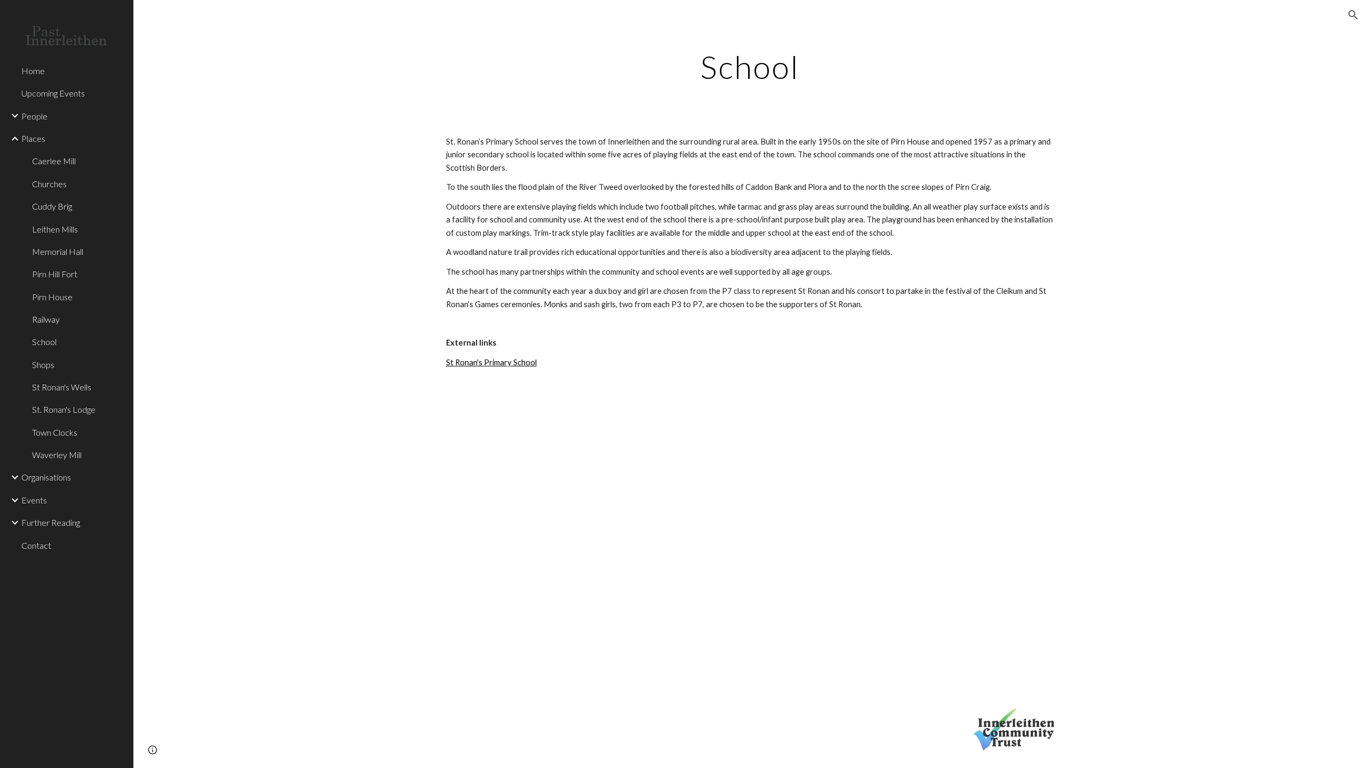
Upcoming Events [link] (53, 93)
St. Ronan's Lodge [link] (64, 409)
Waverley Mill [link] (57, 455)
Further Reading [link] (50, 522)
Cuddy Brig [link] (52, 206)
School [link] (44, 342)
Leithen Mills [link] (55, 229)
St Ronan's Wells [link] (61, 387)
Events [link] (34, 500)
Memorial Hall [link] (57, 251)
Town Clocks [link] (54, 432)
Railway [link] (46, 319)
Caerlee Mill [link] (54, 161)
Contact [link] (36, 545)
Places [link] (33, 138)
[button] (1353, 15)
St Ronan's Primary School (491, 362)
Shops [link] (43, 364)
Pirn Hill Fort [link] (54, 274)
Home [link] (33, 71)
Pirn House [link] (52, 297)
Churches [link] (49, 184)
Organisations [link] (46, 477)
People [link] (34, 116)
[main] (750, 67)
